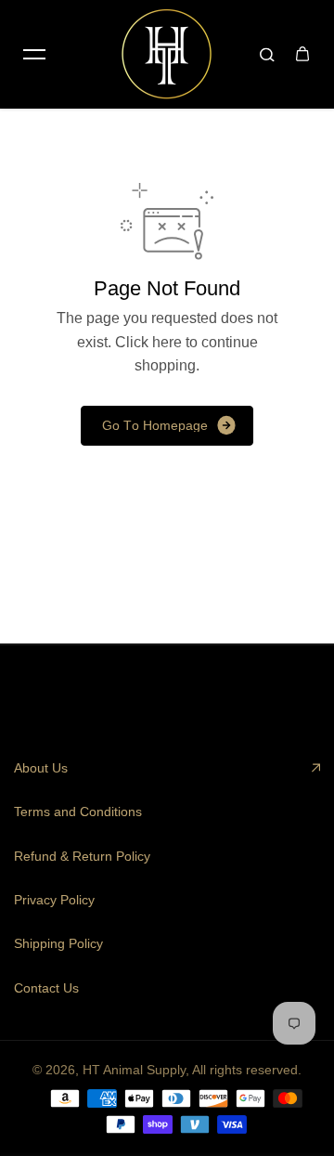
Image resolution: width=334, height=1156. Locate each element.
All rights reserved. (247, 1069)
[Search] (267, 53)
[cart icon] (302, 53)
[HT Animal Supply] (167, 54)
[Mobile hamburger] (34, 53)
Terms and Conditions (78, 811)
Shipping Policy (58, 943)
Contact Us (46, 988)
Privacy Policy (54, 899)
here (167, 342)
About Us (41, 767)
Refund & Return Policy (82, 856)
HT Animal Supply (134, 1069)
